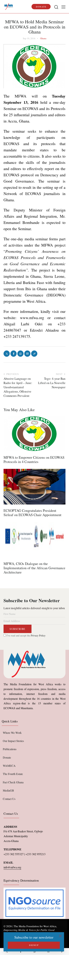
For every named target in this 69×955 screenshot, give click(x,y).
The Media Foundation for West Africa (35, 926)
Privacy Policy (38, 635)
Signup (34, 945)
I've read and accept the (25, 635)
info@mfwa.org (12, 867)
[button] (63, 6)
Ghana (43, 38)
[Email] (48, 951)
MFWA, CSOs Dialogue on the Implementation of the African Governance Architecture (34, 568)
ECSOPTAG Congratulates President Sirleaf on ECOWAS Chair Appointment (32, 512)
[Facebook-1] (21, 951)
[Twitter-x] (7, 951)
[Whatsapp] (34, 951)
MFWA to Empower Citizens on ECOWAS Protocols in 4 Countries (34, 459)
